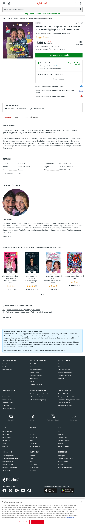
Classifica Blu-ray (64, 440)
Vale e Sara (41, 34)
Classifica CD (34, 437)
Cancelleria (34, 464)
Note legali (7, 317)
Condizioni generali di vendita (39, 394)
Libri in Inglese (6, 437)
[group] (42, 13)
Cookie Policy (70, 518)
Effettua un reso (7, 400)
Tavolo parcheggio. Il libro (53, 277)
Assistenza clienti (7, 403)
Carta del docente (36, 375)
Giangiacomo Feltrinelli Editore (67, 397)
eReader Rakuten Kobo (65, 467)
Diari (31, 458)
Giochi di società (7, 464)
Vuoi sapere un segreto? (32, 277)
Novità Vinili (33, 443)
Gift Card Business (64, 370)
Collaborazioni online (64, 375)
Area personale (7, 394)
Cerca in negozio (59, 79)
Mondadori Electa (59, 34)
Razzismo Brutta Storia (65, 406)
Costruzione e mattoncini (10, 458)
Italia (42, 109)
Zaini (31, 461)
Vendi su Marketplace (65, 373)
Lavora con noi (7, 370)
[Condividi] (82, 23)
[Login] (9, 3)
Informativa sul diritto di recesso (40, 397)
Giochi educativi (7, 461)
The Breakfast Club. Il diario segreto (10, 277)
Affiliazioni (61, 367)
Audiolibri (5, 446)
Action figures (6, 470)
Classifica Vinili (35, 446)
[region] (42, 512)
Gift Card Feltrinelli (36, 370)
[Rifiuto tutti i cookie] (81, 502)
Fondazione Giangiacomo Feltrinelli (69, 400)
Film (59, 431)
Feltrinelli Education (64, 403)
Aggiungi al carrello (60, 55)
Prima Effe (61, 378)
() (48, 37)
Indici (32, 381)
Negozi (4, 364)
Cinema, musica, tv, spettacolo (18, 312)
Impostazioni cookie (21, 522)
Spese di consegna (8, 408)
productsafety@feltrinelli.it (55, 350)
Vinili (31, 440)
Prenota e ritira (34, 367)
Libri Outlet (5, 434)
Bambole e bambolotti (9, 467)
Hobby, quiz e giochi (32, 310)
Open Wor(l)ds (34, 467)
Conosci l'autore (31, 117)
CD (31, 431)
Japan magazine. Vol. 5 (74, 276)
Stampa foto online (36, 384)
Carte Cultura (34, 373)
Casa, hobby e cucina (15, 310)
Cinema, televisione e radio (42, 312)
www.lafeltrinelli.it (67, 338)
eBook (4, 443)
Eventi (4, 367)
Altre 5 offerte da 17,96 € (57, 49)
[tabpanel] (17, 40)
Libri (3, 310)
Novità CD (33, 434)
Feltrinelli (45, 49)
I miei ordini (6, 397)
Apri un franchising (64, 364)
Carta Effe (33, 364)
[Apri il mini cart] (81, 3)
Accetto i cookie (38, 522)
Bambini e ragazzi (63, 446)
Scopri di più (7, 236)
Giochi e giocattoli (8, 456)
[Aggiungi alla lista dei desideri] (77, 23)
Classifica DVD (62, 437)
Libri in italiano (7, 431)
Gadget (60, 464)
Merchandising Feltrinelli (65, 458)
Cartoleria (33, 456)
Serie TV (60, 443)
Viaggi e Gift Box (63, 461)
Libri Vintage (6, 440)
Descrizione (6, 117)
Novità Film (61, 434)
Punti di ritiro (34, 378)
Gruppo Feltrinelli (63, 394)
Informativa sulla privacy (38, 400)
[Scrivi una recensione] (51, 37)
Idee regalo (61, 456)
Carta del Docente (58, 86)
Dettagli (18, 117)
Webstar (20, 170)
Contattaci (5, 406)
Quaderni (33, 470)
